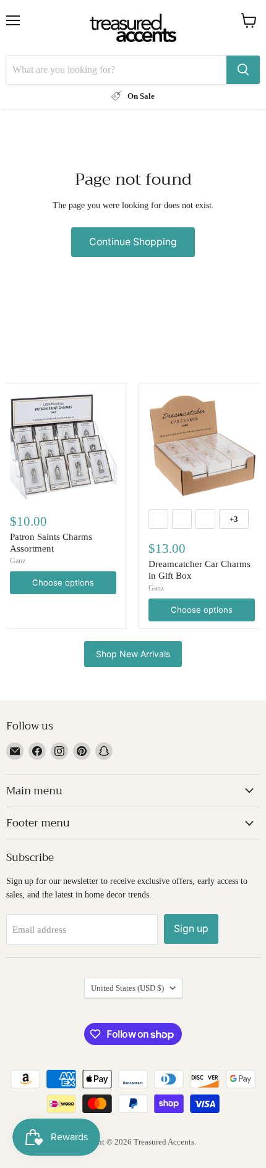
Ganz (17, 561)
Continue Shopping (133, 242)
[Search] (243, 70)
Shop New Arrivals (133, 654)
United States (127, 988)
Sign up (191, 929)
